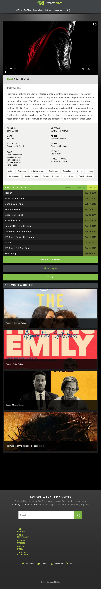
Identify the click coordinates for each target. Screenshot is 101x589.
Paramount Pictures (51, 176)
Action (10, 171)
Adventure (22, 171)
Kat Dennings (14, 176)
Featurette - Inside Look (18, 226)
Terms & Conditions (22, 553)
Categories (58, 10)
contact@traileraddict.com (24, 504)
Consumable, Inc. (53, 582)
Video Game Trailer (15, 198)
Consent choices (21, 541)
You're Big (10, 253)
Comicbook (67, 171)
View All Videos (50, 259)
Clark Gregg (54, 171)
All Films (19, 10)
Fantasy (89, 171)
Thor (10, 79)
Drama (79, 171)
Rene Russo (69, 176)
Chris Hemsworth (37, 171)
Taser (8, 242)
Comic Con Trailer (14, 204)
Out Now (48, 10)
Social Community (23, 535)
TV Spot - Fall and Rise (17, 248)
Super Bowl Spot (14, 215)
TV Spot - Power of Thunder (20, 237)
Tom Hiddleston (85, 176)
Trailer (8, 193)
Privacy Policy (20, 547)
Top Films (27, 10)
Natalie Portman (31, 176)
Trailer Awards (21, 530)
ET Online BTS (12, 220)
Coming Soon (38, 10)
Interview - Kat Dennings (18, 231)
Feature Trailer (13, 209)
